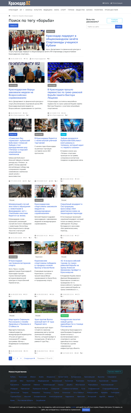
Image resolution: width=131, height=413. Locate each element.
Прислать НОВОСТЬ (114, 371)
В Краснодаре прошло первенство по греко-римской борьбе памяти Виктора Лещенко (65, 93)
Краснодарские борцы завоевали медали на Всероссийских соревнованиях (22, 93)
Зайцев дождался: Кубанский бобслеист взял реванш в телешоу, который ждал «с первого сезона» (72, 143)
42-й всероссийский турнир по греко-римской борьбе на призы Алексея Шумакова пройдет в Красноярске (71, 266)
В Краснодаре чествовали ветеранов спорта (19, 263)
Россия (12, 200)
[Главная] (9, 16)
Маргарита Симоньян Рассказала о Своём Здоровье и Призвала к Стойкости (20, 323)
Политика (65, 315)
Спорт (64, 134)
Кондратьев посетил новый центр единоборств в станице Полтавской (72, 323)
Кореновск (39, 257)
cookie (73, 407)
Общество (13, 134)
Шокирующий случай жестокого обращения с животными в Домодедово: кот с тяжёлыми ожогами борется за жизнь (19, 210)
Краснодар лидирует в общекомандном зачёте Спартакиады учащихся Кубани (62, 40)
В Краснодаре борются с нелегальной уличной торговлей (46, 140)
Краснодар (50, 31)
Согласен (86, 410)
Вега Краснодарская (39, 59)
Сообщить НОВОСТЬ (114, 20)
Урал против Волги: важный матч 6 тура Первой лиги (44, 321)
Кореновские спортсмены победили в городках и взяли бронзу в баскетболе (45, 264)
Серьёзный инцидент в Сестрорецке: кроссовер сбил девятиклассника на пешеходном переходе (71, 208)
